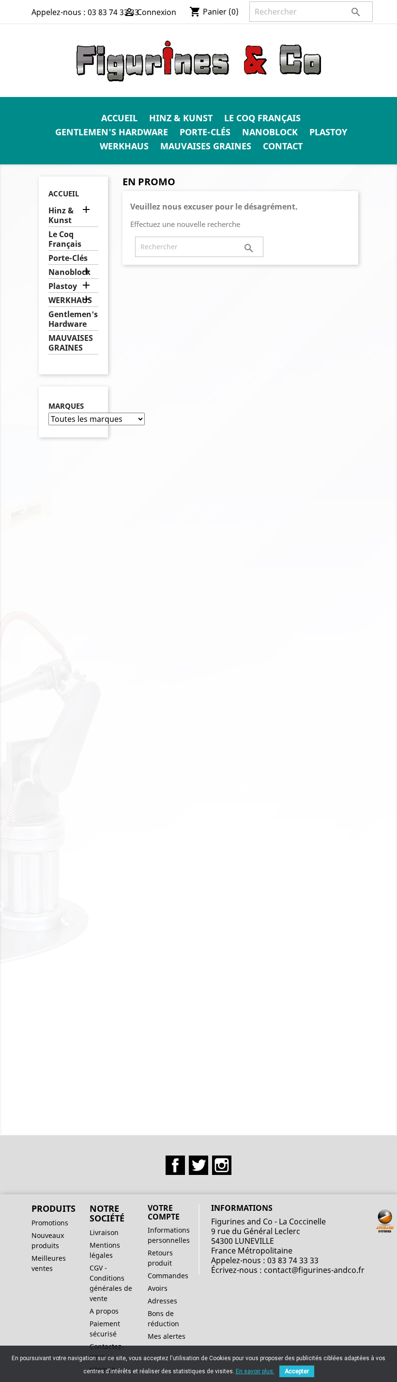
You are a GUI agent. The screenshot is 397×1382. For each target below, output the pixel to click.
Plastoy (328, 132)
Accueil (119, 118)
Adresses (162, 1300)
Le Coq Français (262, 118)
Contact (283, 146)
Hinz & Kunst (181, 118)
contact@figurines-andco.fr (314, 1270)
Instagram (221, 1165)
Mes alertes (166, 1336)
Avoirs (158, 1288)
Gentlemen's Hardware (111, 132)
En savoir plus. (255, 1371)
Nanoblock (270, 132)
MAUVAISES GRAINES (205, 146)
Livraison (104, 1232)
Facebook (175, 1165)
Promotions (49, 1222)
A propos (104, 1311)
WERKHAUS (124, 146)
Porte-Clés (205, 132)
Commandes (168, 1275)
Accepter (297, 1371)
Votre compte (164, 1212)
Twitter (198, 1165)
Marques (66, 406)
